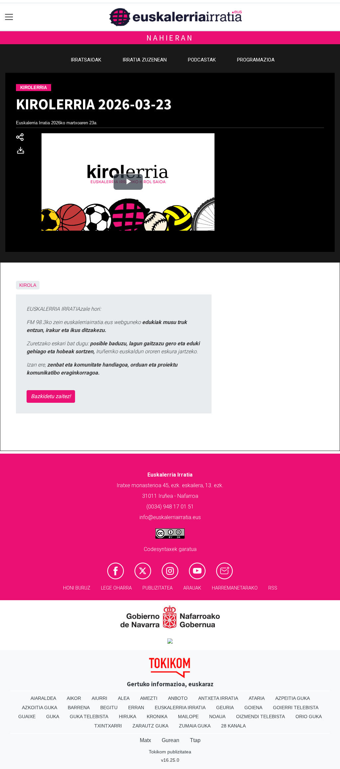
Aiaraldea (43, 698)
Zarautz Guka (150, 725)
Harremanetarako (235, 588)
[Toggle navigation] (9, 17)
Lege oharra (116, 588)
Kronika (157, 716)
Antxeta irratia (218, 698)
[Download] (22, 152)
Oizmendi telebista (260, 716)
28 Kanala (233, 725)
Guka (52, 716)
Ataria (257, 698)
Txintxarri (108, 725)
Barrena (79, 707)
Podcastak (202, 60)
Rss (272, 588)
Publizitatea (157, 588)
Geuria (225, 707)
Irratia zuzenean (145, 60)
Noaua (217, 716)
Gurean (170, 740)
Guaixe (27, 716)
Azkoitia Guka (39, 707)
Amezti (148, 698)
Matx (145, 740)
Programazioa (256, 60)
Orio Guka (309, 716)
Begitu (109, 707)
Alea (123, 698)
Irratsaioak (86, 60)
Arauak (192, 588)
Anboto (178, 698)
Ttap (195, 740)
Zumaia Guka (195, 725)
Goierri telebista (295, 707)
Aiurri (99, 698)
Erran (136, 707)
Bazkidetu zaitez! (51, 396)
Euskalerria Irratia (180, 707)
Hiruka (127, 716)
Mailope (188, 716)
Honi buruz (76, 588)
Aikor (74, 698)
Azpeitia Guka (292, 698)
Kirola (27, 285)
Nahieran (169, 38)
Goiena (253, 707)
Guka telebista (89, 716)
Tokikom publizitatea (170, 751)
